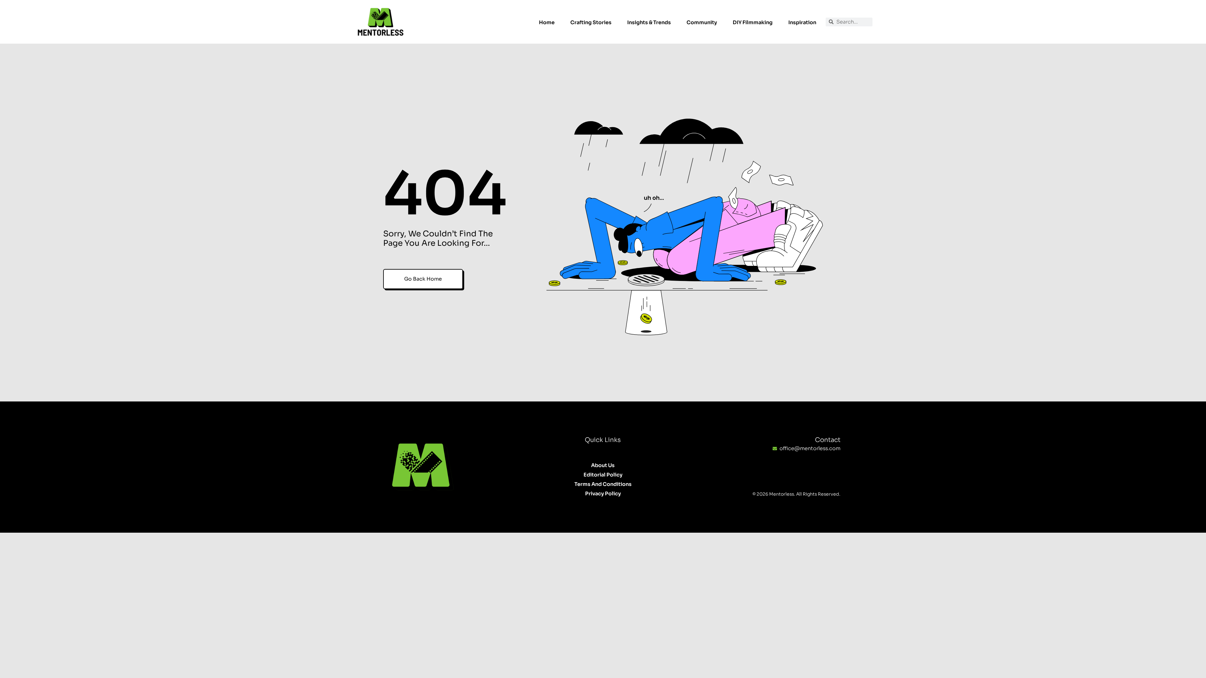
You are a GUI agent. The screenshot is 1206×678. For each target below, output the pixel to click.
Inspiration (802, 22)
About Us (603, 465)
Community (702, 22)
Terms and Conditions (603, 484)
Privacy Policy (603, 493)
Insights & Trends (649, 22)
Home (547, 22)
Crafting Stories (590, 22)
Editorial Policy (603, 474)
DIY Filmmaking (753, 22)
